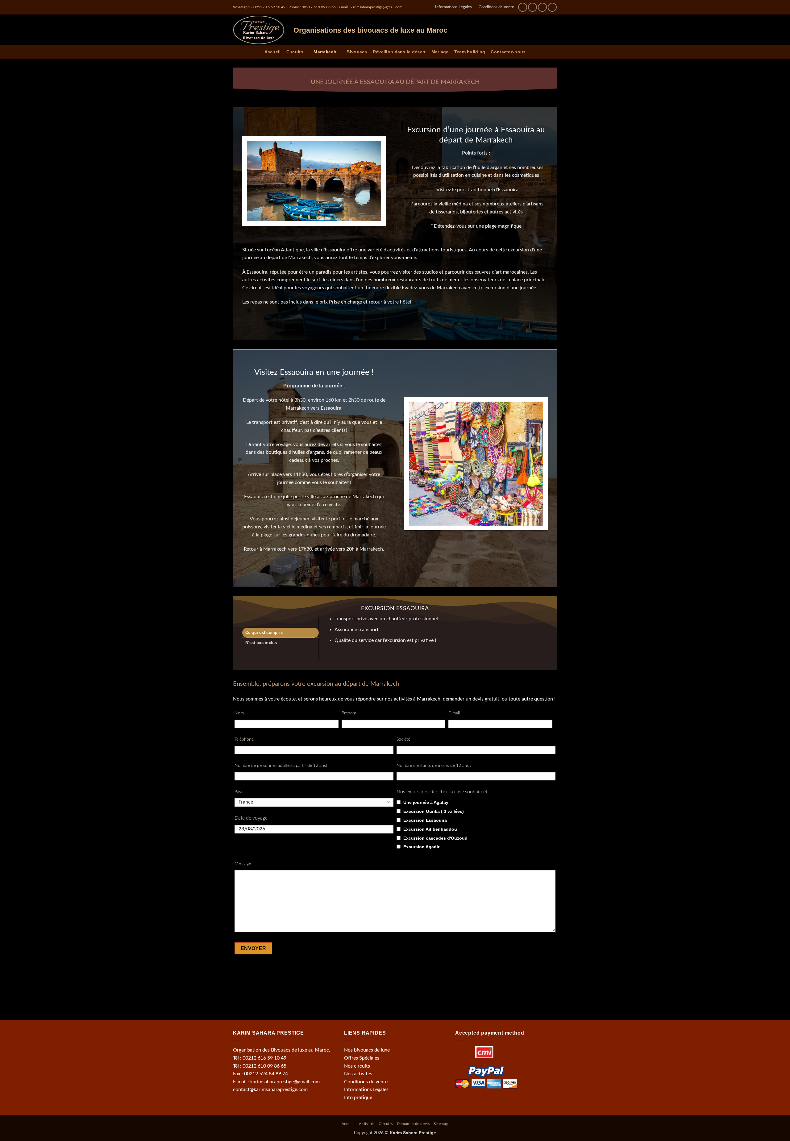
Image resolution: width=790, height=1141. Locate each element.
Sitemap (441, 1124)
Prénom (349, 713)
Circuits (294, 51)
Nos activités (358, 1073)
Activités (367, 1124)
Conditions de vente (366, 1081)
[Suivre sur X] (532, 7)
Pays (239, 791)
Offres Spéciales (361, 1058)
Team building (469, 51)
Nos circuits (357, 1066)
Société (403, 739)
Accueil (272, 51)
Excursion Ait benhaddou (430, 829)
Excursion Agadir (421, 846)
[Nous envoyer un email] (542, 7)
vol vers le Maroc (348, 990)
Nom (239, 713)
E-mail (454, 713)
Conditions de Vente (496, 7)
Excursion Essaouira (425, 820)
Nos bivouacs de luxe (367, 1050)
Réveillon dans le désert (399, 51)
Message (243, 863)
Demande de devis (413, 1124)
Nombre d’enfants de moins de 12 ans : (434, 765)
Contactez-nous (508, 51)
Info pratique (358, 1097)
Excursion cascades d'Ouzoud (435, 838)
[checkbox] (399, 802)
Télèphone (244, 739)
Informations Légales (453, 7)
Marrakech (325, 51)
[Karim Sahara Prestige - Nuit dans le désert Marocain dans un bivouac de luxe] (258, 30)
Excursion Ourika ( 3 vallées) (433, 811)
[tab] (280, 633)
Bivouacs (357, 51)
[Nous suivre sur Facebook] (522, 7)
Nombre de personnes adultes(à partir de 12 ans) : (282, 765)
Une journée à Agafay (425, 802)
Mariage (440, 51)
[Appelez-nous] (552, 7)
